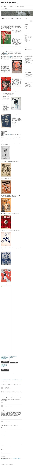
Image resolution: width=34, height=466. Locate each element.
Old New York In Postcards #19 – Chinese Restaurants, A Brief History (28, 85)
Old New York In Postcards (28, 37)
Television (26, 41)
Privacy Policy (2, 464)
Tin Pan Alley (6, 374)
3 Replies (2, 20)
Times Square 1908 (27, 62)
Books (25, 27)
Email (2, 449)
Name (2, 445)
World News (26, 43)
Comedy (26, 28)
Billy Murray (10, 56)
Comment (2, 435)
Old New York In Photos (28, 36)
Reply (2, 402)
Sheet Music (2, 374)
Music (25, 34)
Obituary (26, 38)
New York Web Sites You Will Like (19, 6)
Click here (5, 53)
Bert (17, 374)
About (5, 6)
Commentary (26, 29)
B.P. (25, 84)
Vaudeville (9, 374)
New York (26, 35)
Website (2, 452)
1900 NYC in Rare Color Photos (29, 65)
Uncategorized (26, 42)
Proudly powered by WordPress (9, 464)
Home (2, 6)
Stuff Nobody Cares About (8, 2)
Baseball (26, 26)
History (26, 30)
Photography (26, 39)
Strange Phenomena (27, 40)
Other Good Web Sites (4, 8)
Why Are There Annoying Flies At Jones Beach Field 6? (28, 82)
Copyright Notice (10, 6)
